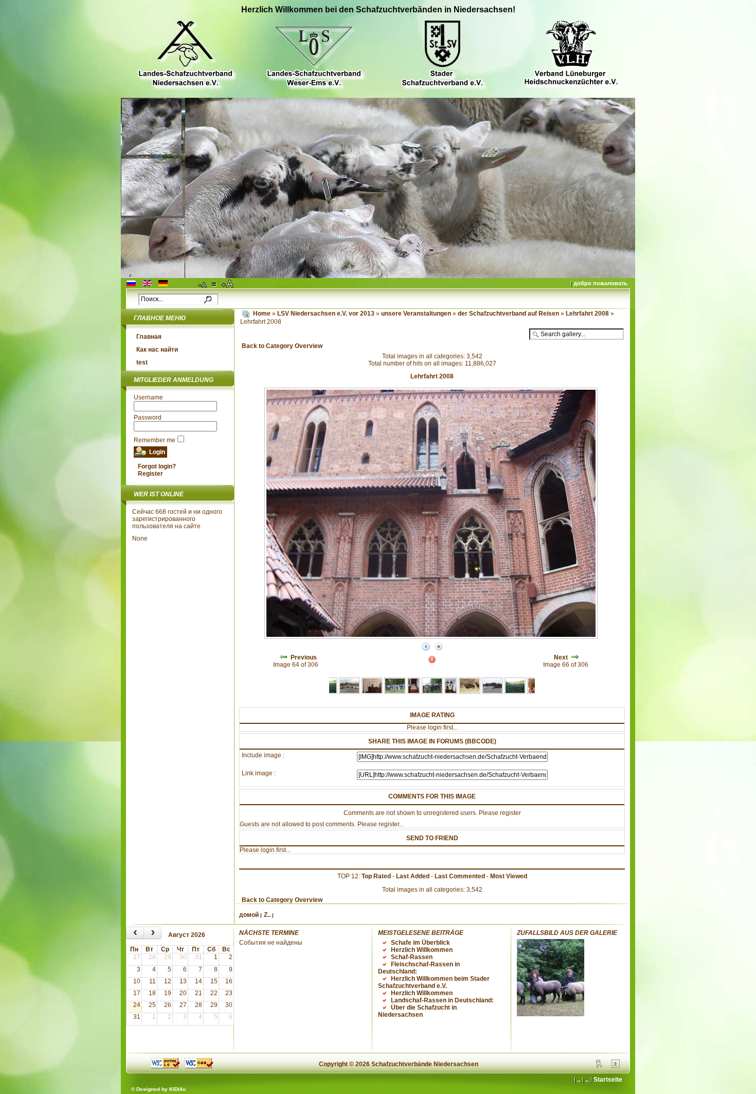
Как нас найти (157, 349)
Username (148, 397)
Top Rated (376, 876)
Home (262, 313)
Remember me (154, 440)
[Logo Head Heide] (571, 54)
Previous (304, 657)
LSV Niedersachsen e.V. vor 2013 (325, 313)
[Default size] (215, 284)
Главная (148, 336)
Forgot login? (157, 466)
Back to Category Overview (282, 346)
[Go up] (615, 1065)
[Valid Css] (199, 1066)
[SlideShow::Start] (425, 647)
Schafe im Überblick (420, 942)
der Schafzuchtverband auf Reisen (509, 313)
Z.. (267, 914)
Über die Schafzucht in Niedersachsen (417, 1011)
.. (586, 1079)
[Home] (245, 313)
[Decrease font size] (203, 284)
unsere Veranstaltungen (417, 313)
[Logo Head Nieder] (185, 55)
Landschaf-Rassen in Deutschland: (442, 1000)
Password (147, 417)
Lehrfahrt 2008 (588, 313)
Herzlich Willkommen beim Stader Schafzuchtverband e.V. (434, 982)
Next (561, 657)
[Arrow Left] (283, 657)
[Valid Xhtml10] (165, 1066)
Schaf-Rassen (412, 957)
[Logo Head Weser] (313, 55)
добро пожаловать (600, 283)
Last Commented (460, 876)
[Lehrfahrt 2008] (349, 692)
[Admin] (599, 1065)
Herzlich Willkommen (422, 949)
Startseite (607, 1079)
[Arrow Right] (575, 657)
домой (249, 914)
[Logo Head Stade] (442, 55)
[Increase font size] (228, 284)
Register (150, 473)
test (142, 362)
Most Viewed (508, 876)
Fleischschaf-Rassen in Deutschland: (419, 968)
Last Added (412, 876)
